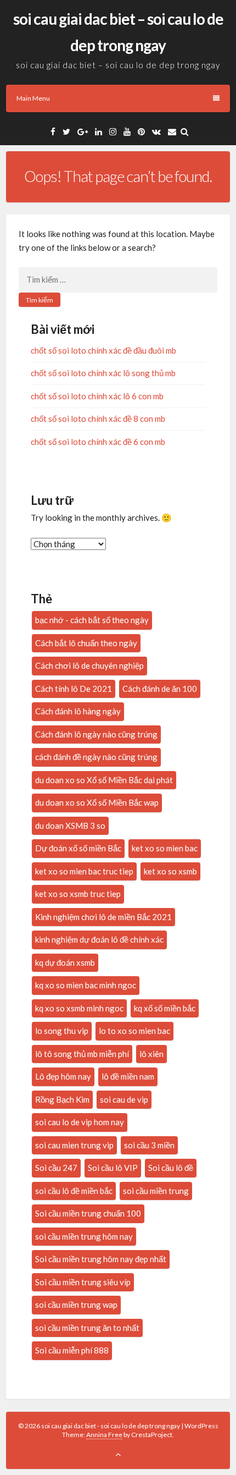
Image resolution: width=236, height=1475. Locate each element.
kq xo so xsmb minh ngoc (79, 1008)
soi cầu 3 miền (149, 1145)
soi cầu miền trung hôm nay (84, 1236)
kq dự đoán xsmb (65, 962)
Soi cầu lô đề (170, 1168)
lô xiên (151, 1054)
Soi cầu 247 (56, 1168)
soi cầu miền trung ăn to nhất (87, 1328)
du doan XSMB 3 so (70, 825)
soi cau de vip (124, 1099)
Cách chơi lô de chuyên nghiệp (89, 665)
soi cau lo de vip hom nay (79, 1122)
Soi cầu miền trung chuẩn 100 (88, 1213)
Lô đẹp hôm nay (63, 1076)
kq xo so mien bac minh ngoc (85, 985)
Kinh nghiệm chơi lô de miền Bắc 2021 (103, 917)
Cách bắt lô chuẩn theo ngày (86, 643)
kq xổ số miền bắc (164, 1008)
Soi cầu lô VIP (113, 1168)
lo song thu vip (61, 1031)
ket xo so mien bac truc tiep (84, 871)
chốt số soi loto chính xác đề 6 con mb (98, 442)
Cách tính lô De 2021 (73, 689)
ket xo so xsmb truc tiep (78, 894)
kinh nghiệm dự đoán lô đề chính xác (99, 939)
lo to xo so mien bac (134, 1031)
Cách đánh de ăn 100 (159, 689)
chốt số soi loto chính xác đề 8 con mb (98, 418)
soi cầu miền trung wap (76, 1304)
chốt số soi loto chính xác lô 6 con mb (97, 396)
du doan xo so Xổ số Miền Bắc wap (97, 802)
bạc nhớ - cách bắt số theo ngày (92, 620)
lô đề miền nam (128, 1076)
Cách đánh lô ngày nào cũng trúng (96, 734)
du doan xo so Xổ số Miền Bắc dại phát (104, 780)
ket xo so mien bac (165, 848)
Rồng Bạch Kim (62, 1099)
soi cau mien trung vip (74, 1145)
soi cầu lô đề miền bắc (74, 1191)
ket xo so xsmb (170, 871)
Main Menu (33, 98)
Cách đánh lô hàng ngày (78, 711)
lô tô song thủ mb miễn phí (82, 1054)
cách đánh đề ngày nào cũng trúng (96, 757)
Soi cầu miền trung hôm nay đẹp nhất (100, 1259)
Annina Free (104, 1434)
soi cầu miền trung (156, 1191)
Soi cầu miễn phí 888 (72, 1350)
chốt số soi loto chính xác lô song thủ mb (103, 373)
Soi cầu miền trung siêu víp (83, 1282)
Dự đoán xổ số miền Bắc (78, 848)
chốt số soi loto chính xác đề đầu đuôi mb (103, 350)
